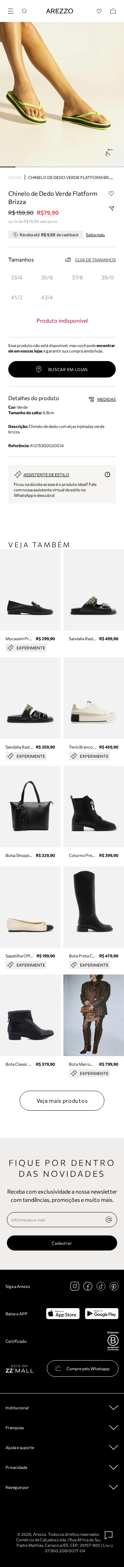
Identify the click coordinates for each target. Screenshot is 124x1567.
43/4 (47, 297)
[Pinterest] (114, 1286)
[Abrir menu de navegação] (13, 10)
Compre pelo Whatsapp (88, 1368)
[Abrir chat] (108, 1535)
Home (15, 177)
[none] (109, 1219)
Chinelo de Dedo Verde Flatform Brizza (73, 177)
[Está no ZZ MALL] (19, 1368)
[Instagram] (74, 1286)
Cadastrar (62, 1243)
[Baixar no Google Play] (101, 1313)
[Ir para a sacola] (113, 11)
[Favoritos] (99, 11)
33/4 (16, 277)
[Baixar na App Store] (63, 1313)
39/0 (107, 277)
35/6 (47, 277)
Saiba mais (95, 234)
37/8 (77, 277)
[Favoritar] (111, 193)
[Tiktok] (100, 1286)
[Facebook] (87, 1286)
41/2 (16, 297)
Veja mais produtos (62, 1100)
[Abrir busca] (24, 11)
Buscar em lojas (68, 369)
